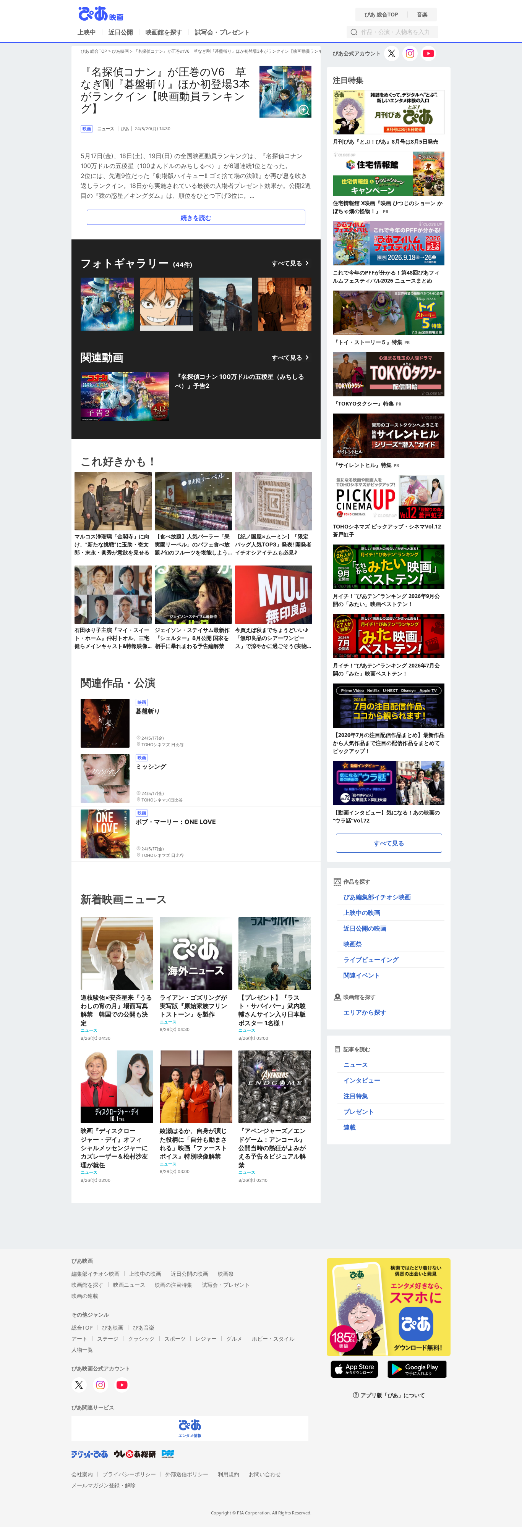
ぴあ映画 (120, 51)
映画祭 (353, 944)
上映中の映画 (362, 912)
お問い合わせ (265, 1474)
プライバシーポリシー (129, 1474)
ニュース (356, 1064)
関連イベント (362, 975)
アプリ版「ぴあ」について (393, 1395)
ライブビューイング (371, 959)
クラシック (141, 1338)
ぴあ (125, 128)
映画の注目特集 (173, 1284)
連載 (350, 1127)
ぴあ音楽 (143, 1327)
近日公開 (121, 32)
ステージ (107, 1338)
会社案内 (82, 1474)
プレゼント (359, 1111)
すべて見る (287, 263)
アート (79, 1338)
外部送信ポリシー (186, 1474)
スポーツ (175, 1338)
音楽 (422, 14)
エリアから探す (365, 1012)
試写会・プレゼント (222, 32)
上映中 (87, 32)
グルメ (234, 1338)
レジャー (206, 1338)
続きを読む (196, 217)
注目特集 (356, 1096)
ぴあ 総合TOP (381, 14)
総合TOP (81, 1327)
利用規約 (228, 1474)
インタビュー (362, 1080)
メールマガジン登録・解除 (103, 1485)
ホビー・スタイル (273, 1338)
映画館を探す (164, 32)
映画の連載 (84, 1295)
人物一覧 (82, 1349)
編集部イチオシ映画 (95, 1273)
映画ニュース (129, 1284)
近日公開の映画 (365, 928)
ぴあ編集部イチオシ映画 (377, 897)
